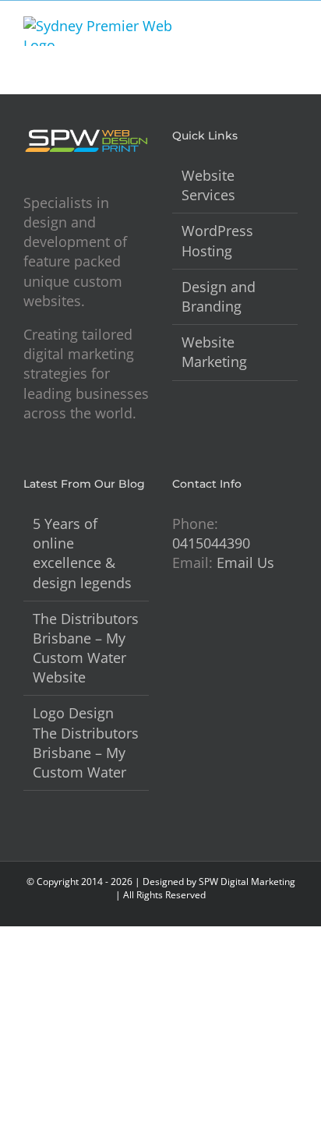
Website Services (208, 185)
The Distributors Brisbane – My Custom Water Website (86, 648)
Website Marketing (214, 352)
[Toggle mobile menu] (291, 24)
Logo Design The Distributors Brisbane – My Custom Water (86, 742)
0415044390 (211, 543)
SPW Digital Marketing (247, 881)
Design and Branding (219, 296)
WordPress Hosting (217, 240)
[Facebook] (177, 623)
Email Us (245, 562)
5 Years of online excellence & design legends (82, 553)
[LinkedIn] (198, 623)
